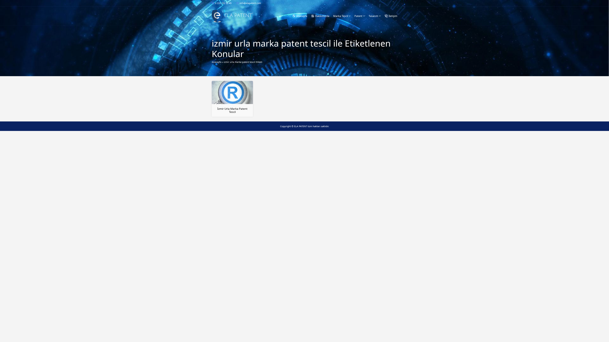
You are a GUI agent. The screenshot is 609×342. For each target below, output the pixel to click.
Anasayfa (216, 61)
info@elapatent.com (250, 3)
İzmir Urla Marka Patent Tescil (232, 110)
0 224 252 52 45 (223, 3)
